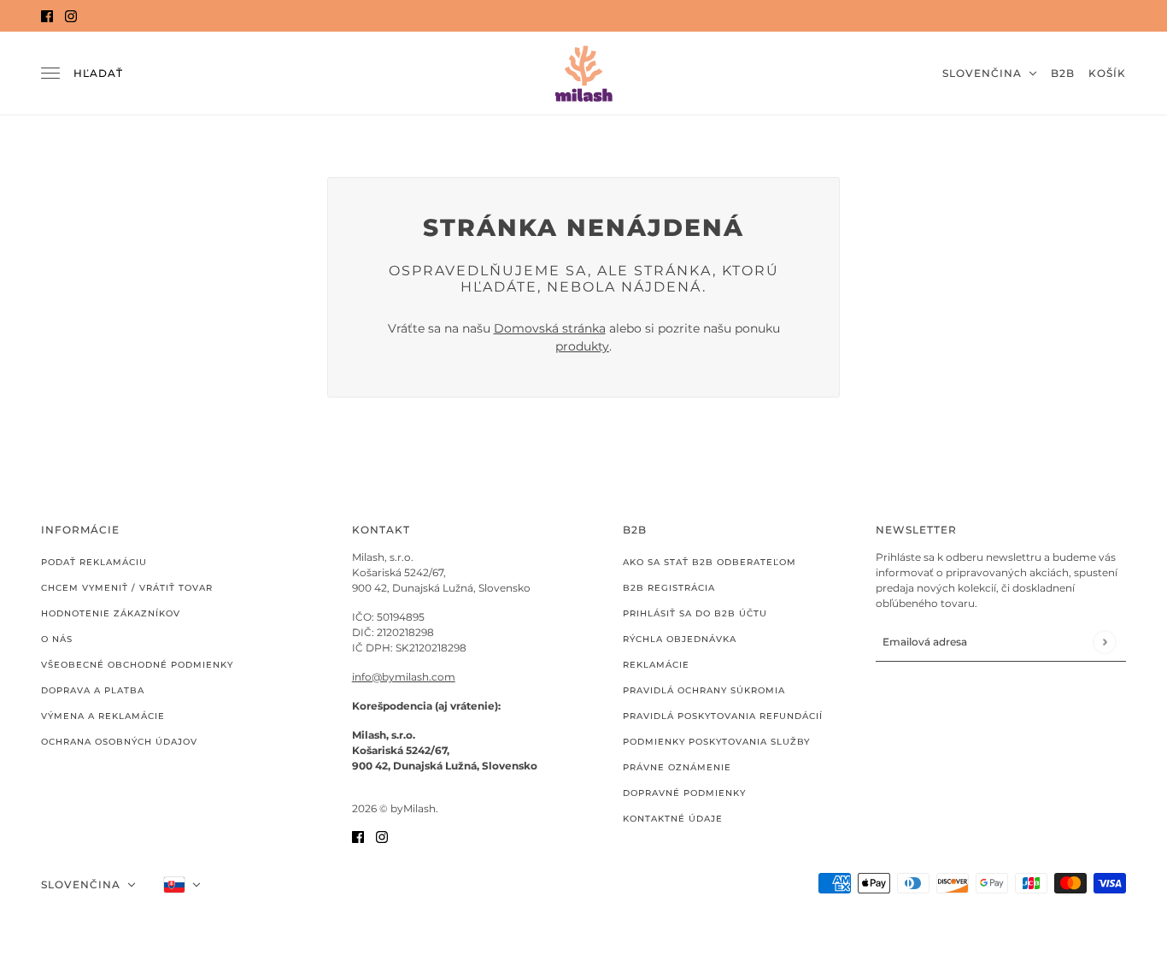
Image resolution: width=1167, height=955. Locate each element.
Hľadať (98, 73)
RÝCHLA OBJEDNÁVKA (679, 639)
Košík (1107, 73)
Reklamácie (656, 664)
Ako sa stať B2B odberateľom (709, 562)
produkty (582, 346)
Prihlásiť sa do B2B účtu (695, 613)
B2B (1063, 73)
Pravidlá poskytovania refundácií (723, 716)
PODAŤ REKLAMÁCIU (94, 562)
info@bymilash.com (403, 676)
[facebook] (47, 16)
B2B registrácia (669, 587)
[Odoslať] (1104, 641)
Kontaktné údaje (673, 818)
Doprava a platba (92, 690)
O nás (57, 639)
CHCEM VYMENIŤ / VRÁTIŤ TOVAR (127, 587)
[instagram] (71, 16)
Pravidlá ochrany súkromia (704, 690)
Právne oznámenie (677, 767)
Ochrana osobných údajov (119, 741)
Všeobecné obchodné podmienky (137, 664)
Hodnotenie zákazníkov (110, 613)
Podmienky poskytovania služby (716, 741)
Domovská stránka (550, 328)
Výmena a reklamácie (103, 716)
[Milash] (583, 73)
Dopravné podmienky (684, 793)
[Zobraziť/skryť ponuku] (50, 73)
